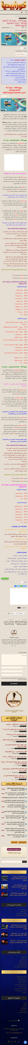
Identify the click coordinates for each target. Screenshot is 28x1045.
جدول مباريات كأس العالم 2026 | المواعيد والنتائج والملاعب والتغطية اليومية (18, 927)
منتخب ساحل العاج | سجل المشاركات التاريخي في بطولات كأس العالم (19, 886)
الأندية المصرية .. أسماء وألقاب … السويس (16, 724)
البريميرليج (24, 765)
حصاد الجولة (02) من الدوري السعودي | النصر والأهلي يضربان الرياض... (19, 878)
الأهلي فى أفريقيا (23, 753)
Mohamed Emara (16, 731)
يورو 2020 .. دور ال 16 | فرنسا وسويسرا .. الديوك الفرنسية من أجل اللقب (9, 623)
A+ (8, 96)
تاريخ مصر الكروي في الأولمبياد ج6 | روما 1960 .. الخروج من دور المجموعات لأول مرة (14, 817)
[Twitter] (13, 646)
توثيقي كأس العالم (22, 779)
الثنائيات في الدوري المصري (22, 915)
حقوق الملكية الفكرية (22, 1012)
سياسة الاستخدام (23, 1010)
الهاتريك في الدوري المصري (21, 913)
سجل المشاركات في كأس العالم (20, 748)
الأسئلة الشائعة (24, 1008)
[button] (22, 12)
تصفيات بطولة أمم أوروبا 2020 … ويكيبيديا (16, 561)
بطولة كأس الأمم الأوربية (19, 16)
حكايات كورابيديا (23, 726)
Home (26, 16)
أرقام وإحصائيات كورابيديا (22, 965)
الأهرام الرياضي (24, 909)
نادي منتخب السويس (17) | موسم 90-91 (17, 734)
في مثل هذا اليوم (23, 731)
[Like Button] (25, 48)
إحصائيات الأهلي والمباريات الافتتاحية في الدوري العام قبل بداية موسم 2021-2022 (14, 801)
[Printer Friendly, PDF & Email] (5, 579)
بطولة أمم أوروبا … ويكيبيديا (20, 555)
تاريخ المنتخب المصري (23, 963)
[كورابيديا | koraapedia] (14, 6)
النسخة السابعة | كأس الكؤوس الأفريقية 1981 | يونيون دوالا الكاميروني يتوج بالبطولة (20, 623)
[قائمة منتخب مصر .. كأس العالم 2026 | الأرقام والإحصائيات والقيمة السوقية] (4, 935)
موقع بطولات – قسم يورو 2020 (19, 563)
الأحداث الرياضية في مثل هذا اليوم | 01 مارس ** (15, 729)
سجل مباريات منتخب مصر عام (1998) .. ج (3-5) (15, 756)
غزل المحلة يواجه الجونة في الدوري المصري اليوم (15, 739)
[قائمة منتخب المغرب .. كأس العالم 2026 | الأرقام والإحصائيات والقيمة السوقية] (4, 942)
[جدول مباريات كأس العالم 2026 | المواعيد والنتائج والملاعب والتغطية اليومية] (4, 926)
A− (2, 96)
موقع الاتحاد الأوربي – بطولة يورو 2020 (17, 558)
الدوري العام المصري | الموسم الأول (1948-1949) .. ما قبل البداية (16, 789)
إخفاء (12, 60)
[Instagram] (15, 1041)
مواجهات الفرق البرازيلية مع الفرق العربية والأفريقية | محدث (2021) (14, 812)
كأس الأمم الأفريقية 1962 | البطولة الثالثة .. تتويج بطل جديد (15, 836)
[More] (9, 613)
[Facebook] (15, 646)
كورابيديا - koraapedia (5, 27)
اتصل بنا (25, 1004)
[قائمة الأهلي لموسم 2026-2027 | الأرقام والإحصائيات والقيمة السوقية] (4, 894)
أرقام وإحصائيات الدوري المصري (21, 967)
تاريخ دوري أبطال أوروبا (21, 539)
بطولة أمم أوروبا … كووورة (20, 566)
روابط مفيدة (24, 1006)
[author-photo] (14, 635)
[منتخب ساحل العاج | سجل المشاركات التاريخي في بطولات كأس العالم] (4, 886)
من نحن (25, 1002)
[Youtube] (8, 1041)
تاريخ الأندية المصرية (22, 736)
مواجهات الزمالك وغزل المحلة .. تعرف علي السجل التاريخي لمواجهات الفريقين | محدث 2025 (14, 824)
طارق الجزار (14, 741)
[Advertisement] (14, 162)
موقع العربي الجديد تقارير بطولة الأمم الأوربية (16, 569)
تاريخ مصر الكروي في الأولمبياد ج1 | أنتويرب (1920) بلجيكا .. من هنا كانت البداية (15, 806)
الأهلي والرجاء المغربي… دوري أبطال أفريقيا (16, 751)
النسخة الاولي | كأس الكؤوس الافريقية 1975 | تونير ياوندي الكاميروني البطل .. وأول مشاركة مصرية (14, 830)
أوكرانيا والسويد (23, 607)
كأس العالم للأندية (23, 772)
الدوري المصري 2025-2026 (21, 741)
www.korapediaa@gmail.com (16, 1032)
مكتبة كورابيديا (24, 957)
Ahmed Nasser (19, 765)
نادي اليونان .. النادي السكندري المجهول (15, 797)
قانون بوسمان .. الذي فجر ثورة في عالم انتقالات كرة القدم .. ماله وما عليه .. (15, 793)
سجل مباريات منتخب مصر (22, 758)
